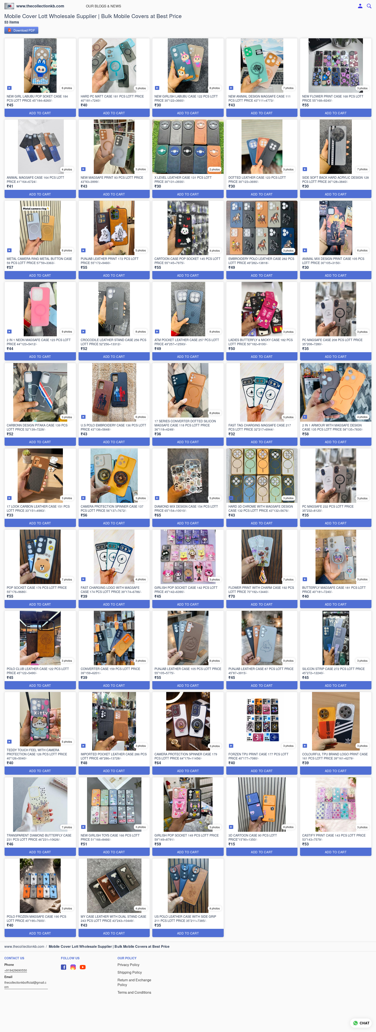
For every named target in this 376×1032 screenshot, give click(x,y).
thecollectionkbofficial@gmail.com (25, 984)
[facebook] (63, 967)
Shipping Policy (130, 972)
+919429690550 (15, 970)
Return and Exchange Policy (134, 982)
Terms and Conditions (134, 992)
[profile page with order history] (360, 6)
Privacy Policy (128, 964)
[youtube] (82, 967)
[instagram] (73, 967)
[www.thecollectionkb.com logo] (9, 6)
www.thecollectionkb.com (40, 6)
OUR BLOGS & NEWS (103, 5)
